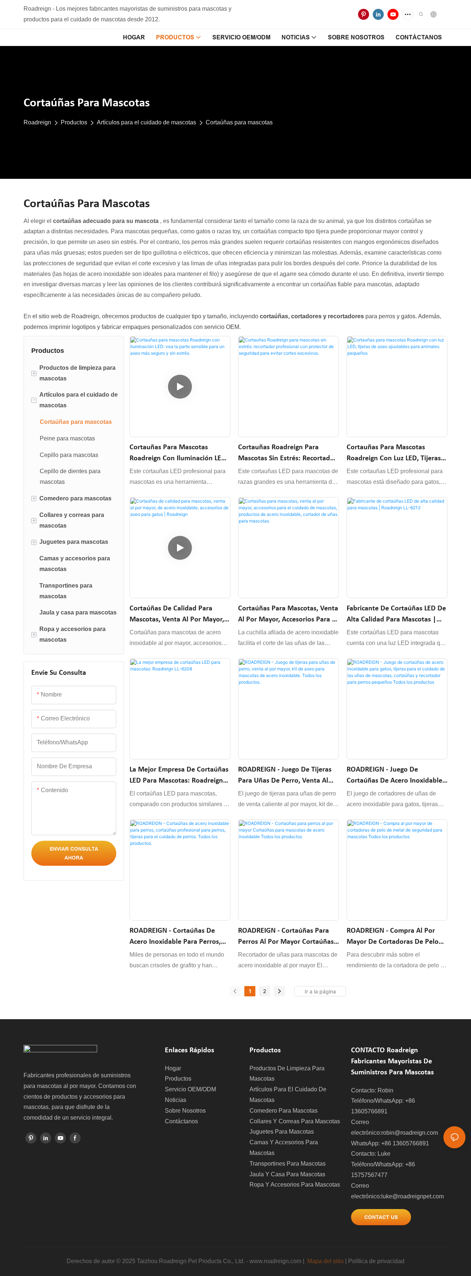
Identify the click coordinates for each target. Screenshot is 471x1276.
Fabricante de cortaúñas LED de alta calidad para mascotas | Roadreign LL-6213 (396, 615)
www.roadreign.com (275, 1261)
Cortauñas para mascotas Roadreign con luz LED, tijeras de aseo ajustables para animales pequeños (394, 454)
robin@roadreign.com (409, 1133)
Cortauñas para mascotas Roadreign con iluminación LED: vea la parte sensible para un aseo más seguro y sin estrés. (179, 454)
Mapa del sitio (325, 1261)
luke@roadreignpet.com (412, 1196)
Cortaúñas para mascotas (239, 122)
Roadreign (37, 122)
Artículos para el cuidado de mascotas (146, 122)
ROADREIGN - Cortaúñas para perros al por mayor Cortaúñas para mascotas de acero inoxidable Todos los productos (286, 937)
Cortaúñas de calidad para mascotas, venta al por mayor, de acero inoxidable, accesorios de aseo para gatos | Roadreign (179, 615)
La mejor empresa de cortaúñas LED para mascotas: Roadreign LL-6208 (179, 776)
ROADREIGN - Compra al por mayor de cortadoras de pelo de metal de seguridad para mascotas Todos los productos (393, 937)
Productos (74, 122)
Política (358, 1261)
